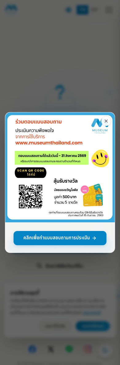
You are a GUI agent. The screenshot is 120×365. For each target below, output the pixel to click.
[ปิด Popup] (106, 121)
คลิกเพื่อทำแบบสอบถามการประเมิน (56, 237)
